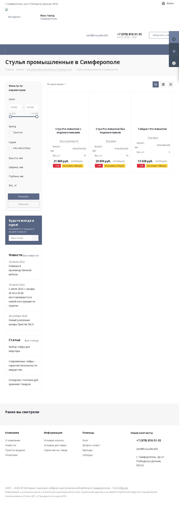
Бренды (88, 450)
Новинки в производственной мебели (20, 270)
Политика (11, 455)
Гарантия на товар (55, 450)
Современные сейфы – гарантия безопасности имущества (23, 365)
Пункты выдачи (15, 450)
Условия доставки (55, 445)
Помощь (88, 432)
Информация (53, 432)
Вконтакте (171, 510)
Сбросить (23, 204)
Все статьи (31, 340)
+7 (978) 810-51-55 (129, 34)
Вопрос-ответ (91, 445)
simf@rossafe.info (97, 35)
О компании (12, 440)
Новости (10, 445)
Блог (85, 440)
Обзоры (88, 455)
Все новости (30, 255)
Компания (12, 432)
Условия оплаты (54, 440)
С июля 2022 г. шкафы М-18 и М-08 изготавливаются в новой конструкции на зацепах (22, 297)
